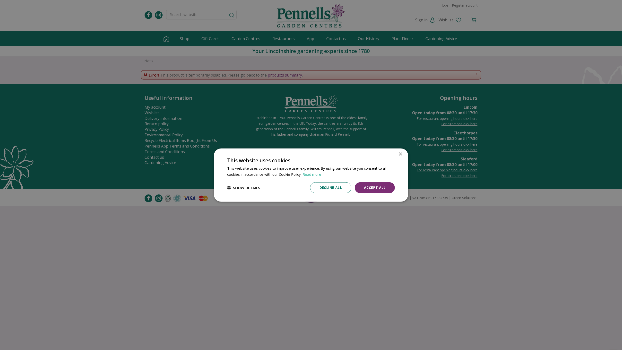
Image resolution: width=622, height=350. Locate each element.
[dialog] (311, 175)
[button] (243, 187)
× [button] (400, 154)
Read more (311, 174)
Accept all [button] (375, 187)
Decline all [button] (331, 187)
